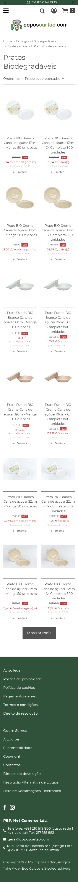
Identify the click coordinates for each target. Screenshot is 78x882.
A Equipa (11, 739)
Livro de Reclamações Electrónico (32, 791)
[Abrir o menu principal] (6, 10)
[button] (72, 2)
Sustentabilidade (17, 748)
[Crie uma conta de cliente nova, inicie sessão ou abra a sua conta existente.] (54, 10)
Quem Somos (15, 731)
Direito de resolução (20, 713)
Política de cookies (19, 687)
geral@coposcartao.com (28, 839)
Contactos (12, 765)
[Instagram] (12, 808)
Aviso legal (12, 670)
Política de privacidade (22, 679)
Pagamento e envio (20, 696)
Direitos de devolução (22, 774)
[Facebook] (4, 808)
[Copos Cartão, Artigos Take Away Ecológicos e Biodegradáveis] (39, 25)
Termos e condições (20, 705)
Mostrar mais (39, 633)
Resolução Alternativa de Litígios (31, 782)
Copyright (11, 756)
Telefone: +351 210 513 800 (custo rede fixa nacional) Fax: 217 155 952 (41, 831)
